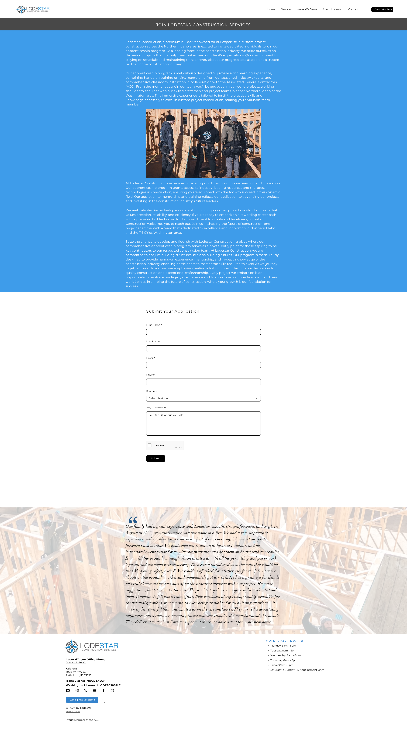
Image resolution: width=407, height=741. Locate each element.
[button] (286, 8)
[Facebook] (103, 690)
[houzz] (68, 690)
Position (151, 391)
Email (149, 358)
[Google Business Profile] (77, 690)
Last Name (153, 341)
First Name (153, 325)
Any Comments (156, 407)
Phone (150, 374)
